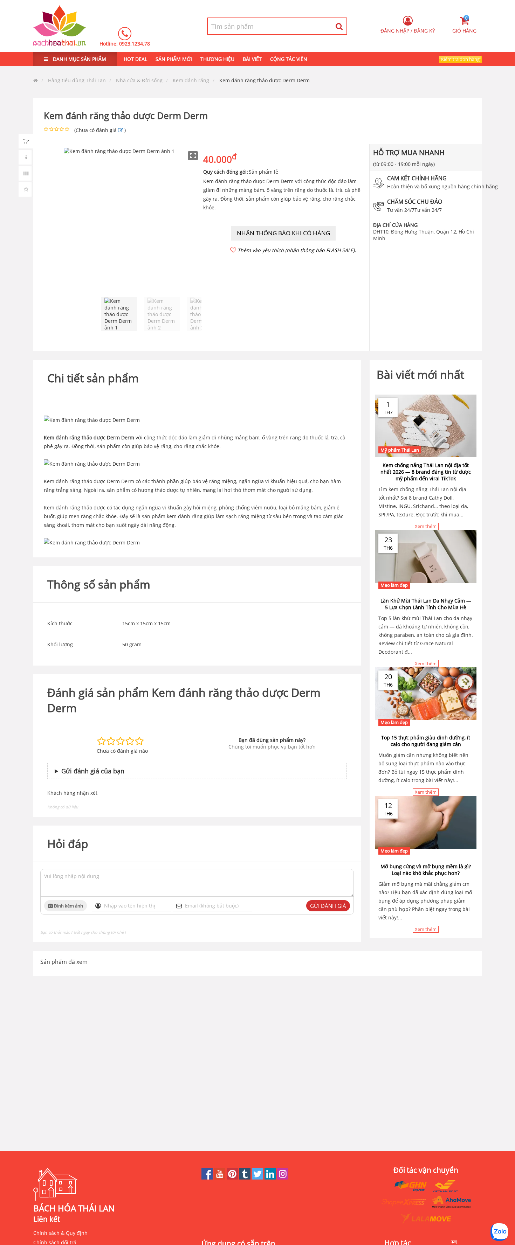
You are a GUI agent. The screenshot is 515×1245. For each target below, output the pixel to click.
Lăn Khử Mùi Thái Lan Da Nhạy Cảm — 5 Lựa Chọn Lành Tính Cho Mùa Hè (425, 604)
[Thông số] (26, 173)
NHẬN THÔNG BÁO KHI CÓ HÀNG (283, 233)
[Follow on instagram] (282, 1177)
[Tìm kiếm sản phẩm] (339, 26)
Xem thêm (426, 526)
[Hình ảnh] (26, 141)
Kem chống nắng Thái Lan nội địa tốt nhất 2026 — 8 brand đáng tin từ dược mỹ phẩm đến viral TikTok (425, 472)
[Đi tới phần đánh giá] (120, 130)
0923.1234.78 (134, 43)
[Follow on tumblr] (245, 1177)
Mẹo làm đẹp (394, 585)
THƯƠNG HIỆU (217, 59)
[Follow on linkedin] (271, 1177)
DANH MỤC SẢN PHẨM (79, 59)
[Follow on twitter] (258, 1177)
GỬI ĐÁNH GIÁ (328, 905)
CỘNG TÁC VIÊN (288, 59)
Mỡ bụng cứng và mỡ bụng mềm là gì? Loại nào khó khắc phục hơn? (425, 869)
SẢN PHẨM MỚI (174, 59)
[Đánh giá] (26, 189)
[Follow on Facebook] (207, 1177)
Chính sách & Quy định (60, 1233)
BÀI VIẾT (252, 59)
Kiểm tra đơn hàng (460, 59)
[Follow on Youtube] (220, 1177)
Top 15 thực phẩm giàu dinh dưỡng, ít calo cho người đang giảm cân (425, 740)
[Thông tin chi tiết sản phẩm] (26, 157)
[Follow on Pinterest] (233, 1177)
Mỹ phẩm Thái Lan (399, 450)
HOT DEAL (135, 59)
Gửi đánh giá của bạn (92, 771)
